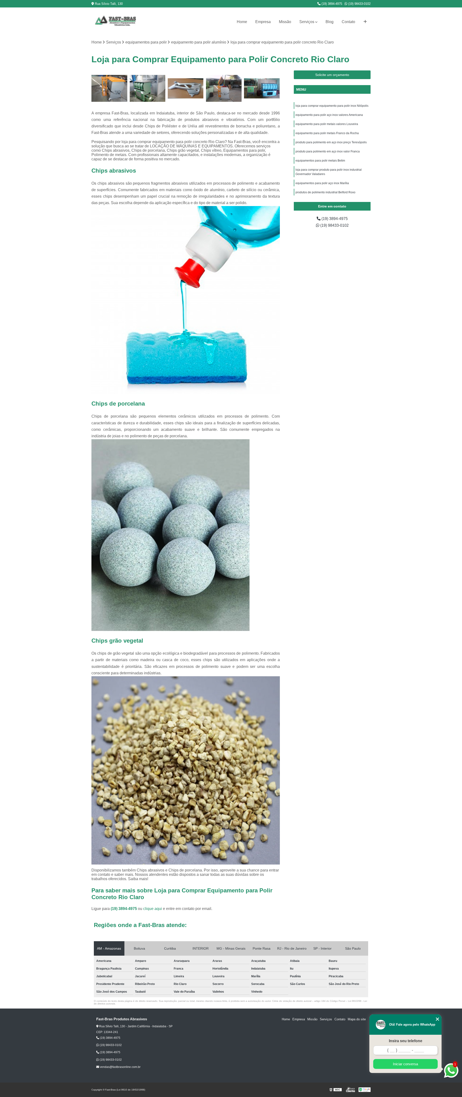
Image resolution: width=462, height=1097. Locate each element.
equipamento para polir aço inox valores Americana (329, 115)
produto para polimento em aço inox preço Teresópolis (331, 142)
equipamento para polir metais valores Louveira (326, 124)
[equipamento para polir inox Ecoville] (224, 88)
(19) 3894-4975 (331, 4)
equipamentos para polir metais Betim (320, 160)
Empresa (263, 22)
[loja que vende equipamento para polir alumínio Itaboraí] (186, 88)
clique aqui (152, 909)
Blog (330, 22)
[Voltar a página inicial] (115, 22)
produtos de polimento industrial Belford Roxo (325, 192)
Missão (285, 22)
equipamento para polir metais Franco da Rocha (327, 133)
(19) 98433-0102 (359, 4)
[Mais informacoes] (365, 22)
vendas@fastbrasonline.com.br (120, 1067)
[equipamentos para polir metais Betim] (262, 88)
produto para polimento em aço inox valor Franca (327, 151)
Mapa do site (357, 1019)
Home (242, 22)
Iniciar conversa (405, 1064)
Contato (348, 22)
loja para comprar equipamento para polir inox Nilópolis (332, 105)
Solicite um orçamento (332, 75)
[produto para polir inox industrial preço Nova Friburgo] (148, 88)
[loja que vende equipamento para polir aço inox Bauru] (109, 88)
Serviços (306, 22)
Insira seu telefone (405, 1041)
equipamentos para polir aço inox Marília (322, 183)
